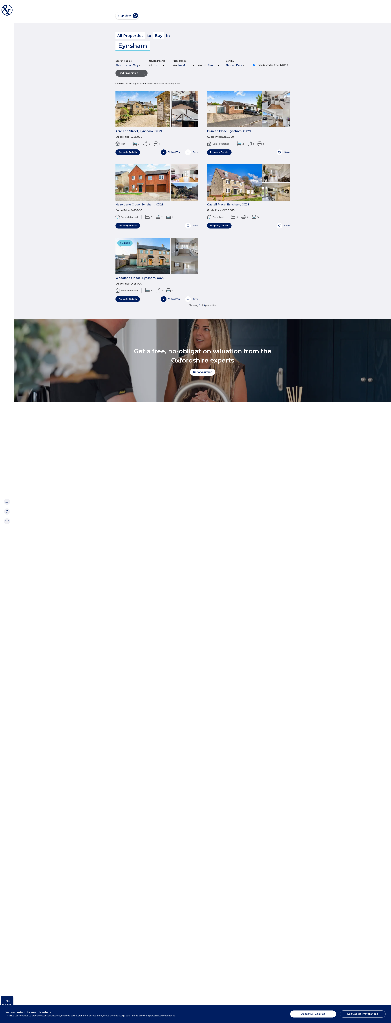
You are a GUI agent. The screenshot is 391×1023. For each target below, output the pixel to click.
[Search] (7, 511)
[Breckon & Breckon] (7, 10)
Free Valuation (7, 1002)
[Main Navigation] (7, 502)
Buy (158, 35)
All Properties (130, 35)
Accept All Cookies (313, 1013)
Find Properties (128, 73)
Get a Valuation (202, 372)
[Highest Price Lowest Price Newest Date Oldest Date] (236, 65)
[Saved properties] (7, 521)
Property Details (128, 152)
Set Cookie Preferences (362, 1013)
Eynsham (132, 45)
